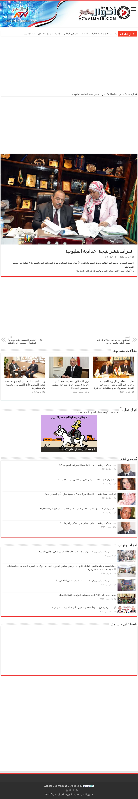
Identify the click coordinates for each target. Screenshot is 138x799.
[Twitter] (70, 790)
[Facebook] (74, 790)
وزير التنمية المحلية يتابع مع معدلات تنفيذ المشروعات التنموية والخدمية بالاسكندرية (25, 384)
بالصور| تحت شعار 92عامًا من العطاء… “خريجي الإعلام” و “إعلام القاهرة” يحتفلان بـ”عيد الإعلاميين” (69, 33)
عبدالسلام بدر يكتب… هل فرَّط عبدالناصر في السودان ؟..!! (87, 465)
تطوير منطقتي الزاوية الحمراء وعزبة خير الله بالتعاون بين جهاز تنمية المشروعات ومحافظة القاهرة (114, 384)
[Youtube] (66, 790)
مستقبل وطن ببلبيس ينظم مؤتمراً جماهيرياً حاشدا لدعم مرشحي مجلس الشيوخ (77, 551)
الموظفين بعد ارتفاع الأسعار (77, 449)
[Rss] (76, 790)
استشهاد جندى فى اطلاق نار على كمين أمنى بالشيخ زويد (113, 340)
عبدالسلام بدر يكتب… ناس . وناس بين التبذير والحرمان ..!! (88, 523)
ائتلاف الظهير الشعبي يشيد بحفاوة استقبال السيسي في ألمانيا (25, 340)
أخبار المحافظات (116, 94)
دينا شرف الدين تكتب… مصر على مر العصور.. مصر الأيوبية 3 (87, 479)
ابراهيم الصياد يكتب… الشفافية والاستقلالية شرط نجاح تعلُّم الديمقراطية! (80, 494)
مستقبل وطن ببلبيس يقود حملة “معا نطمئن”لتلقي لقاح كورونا (86, 580)
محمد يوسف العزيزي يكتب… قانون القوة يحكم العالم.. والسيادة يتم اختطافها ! (78, 508)
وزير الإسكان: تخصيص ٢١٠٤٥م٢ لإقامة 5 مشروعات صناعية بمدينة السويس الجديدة (70, 384)
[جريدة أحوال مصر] (69, 14)
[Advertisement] (69, 64)
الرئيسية (130, 94)
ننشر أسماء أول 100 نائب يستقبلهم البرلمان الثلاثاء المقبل (87, 595)
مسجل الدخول (96, 412)
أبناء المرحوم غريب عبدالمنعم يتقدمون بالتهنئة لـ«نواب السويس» (84, 607)
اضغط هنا (81, 270)
